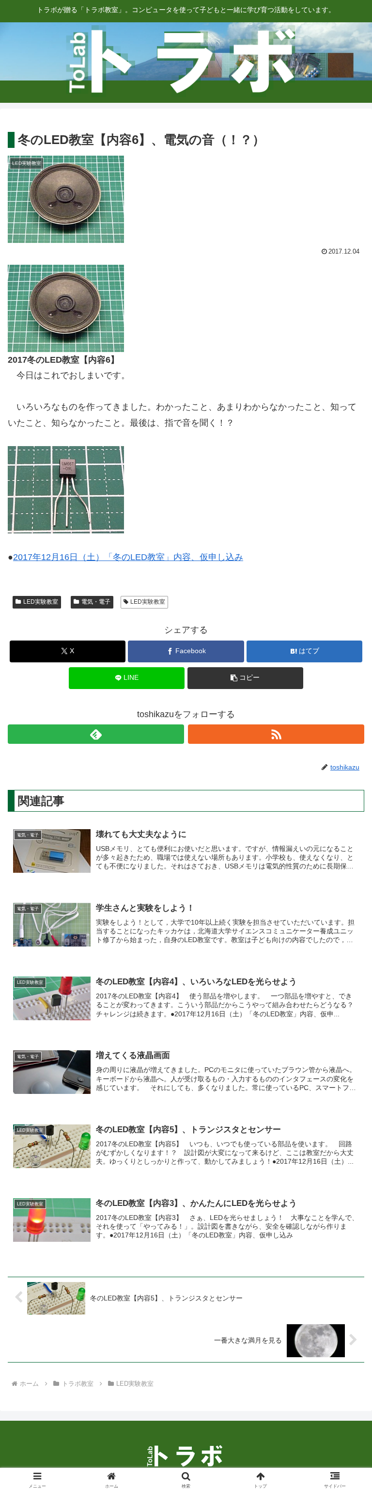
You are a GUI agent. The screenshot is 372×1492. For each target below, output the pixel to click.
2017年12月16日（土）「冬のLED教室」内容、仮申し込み (128, 557)
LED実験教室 (40, 601)
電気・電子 (95, 601)
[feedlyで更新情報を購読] (96, 734)
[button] (245, 678)
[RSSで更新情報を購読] (276, 734)
